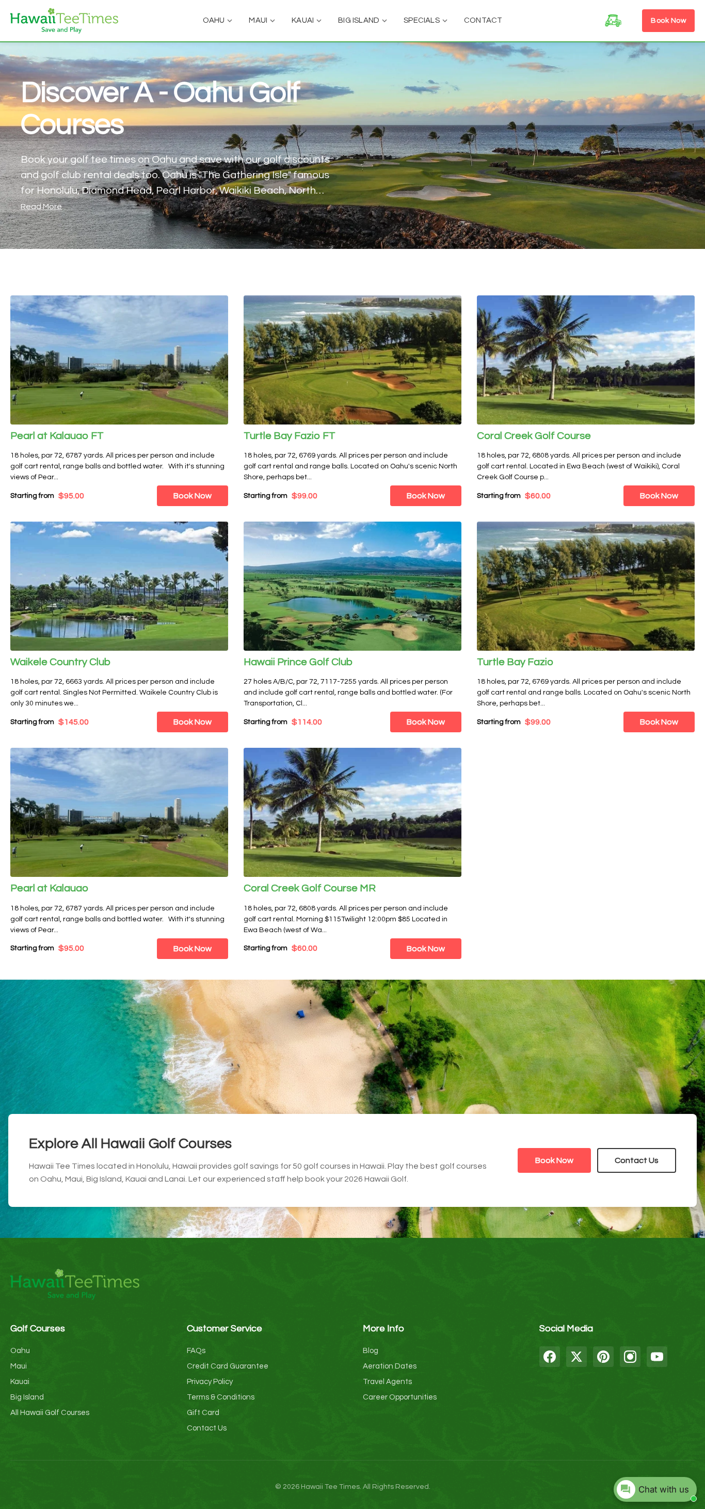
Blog (370, 1351)
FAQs (196, 1351)
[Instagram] (630, 1356)
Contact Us (637, 1160)
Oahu (214, 20)
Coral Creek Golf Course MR (310, 888)
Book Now (668, 20)
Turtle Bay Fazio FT (289, 436)
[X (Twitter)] (576, 1356)
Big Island (358, 20)
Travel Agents (387, 1382)
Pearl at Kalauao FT (57, 436)
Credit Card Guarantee (227, 1366)
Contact (483, 20)
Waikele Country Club (60, 662)
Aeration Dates (389, 1366)
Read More (41, 206)
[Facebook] (549, 1356)
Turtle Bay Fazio (515, 662)
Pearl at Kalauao (49, 888)
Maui (258, 20)
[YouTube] (657, 1356)
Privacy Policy (210, 1382)
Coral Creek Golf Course (534, 436)
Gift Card (203, 1413)
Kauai (303, 20)
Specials (422, 20)
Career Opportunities (400, 1397)
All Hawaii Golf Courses (49, 1413)
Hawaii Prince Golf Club (298, 662)
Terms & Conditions (220, 1397)
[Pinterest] (603, 1356)
